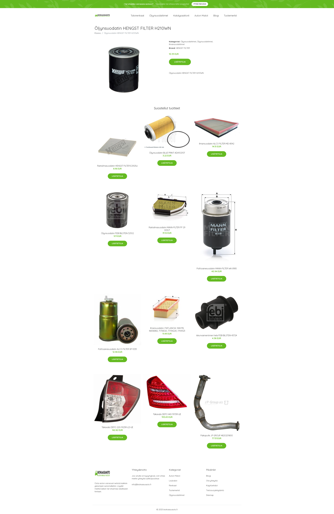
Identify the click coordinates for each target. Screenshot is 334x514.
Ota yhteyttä (211, 480)
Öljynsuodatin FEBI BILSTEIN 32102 (117, 233)
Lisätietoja (180, 62)
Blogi (216, 15)
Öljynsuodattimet (158, 15)
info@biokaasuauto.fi (141, 484)
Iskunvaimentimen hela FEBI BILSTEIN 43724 (216, 335)
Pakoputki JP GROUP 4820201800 (217, 435)
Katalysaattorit (181, 15)
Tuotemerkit (230, 15)
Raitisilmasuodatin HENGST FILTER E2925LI (117, 166)
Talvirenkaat (137, 15)
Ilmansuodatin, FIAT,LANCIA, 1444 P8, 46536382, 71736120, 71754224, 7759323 (167, 329)
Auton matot (201, 15)
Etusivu (98, 33)
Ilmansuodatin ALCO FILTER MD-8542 (216, 143)
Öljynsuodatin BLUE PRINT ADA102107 (167, 152)
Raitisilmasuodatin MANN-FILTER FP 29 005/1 (167, 228)
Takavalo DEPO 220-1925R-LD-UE (117, 427)
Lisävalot (173, 480)
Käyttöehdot (212, 485)
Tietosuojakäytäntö (215, 490)
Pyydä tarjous (200, 4)
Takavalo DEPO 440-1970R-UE (167, 414)
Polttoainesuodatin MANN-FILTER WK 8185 (217, 268)
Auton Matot (174, 476)
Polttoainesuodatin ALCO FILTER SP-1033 (117, 349)
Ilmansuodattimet (177, 44)
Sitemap (210, 495)
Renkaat (173, 485)
